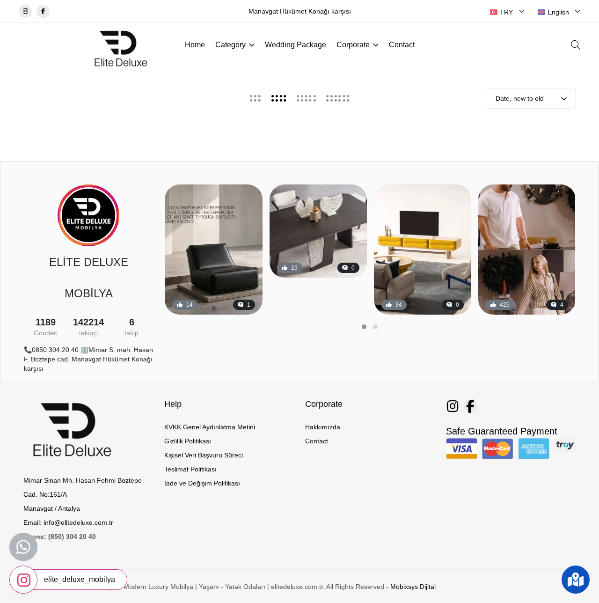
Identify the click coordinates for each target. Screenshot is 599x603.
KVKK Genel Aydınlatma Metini (209, 427)
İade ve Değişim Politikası (202, 483)
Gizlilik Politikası (187, 441)
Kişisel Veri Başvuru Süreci (203, 455)
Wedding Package (295, 45)
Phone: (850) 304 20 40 (59, 536)
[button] (364, 326)
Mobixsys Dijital (413, 586)
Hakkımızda (322, 427)
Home (195, 45)
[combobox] (507, 12)
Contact (402, 45)
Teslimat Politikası (190, 469)
